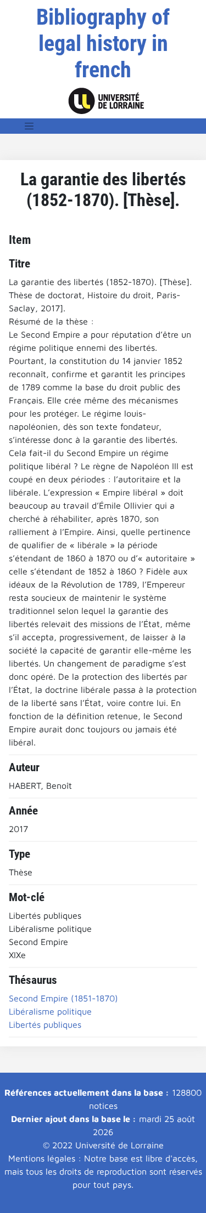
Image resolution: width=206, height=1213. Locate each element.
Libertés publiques (45, 1024)
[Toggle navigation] (29, 126)
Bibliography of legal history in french (103, 43)
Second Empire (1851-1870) (63, 998)
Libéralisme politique (50, 1011)
